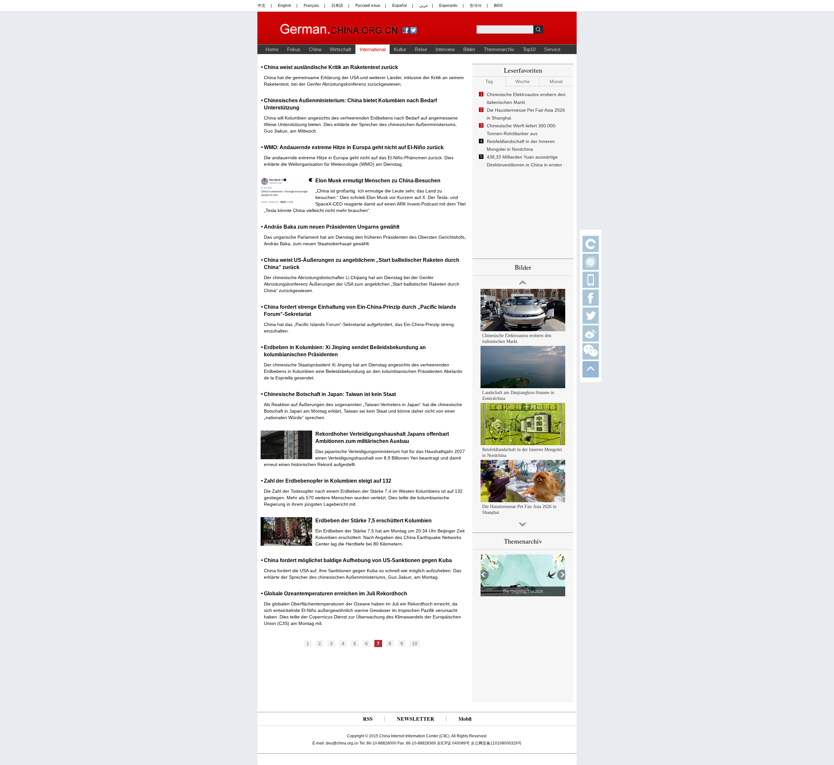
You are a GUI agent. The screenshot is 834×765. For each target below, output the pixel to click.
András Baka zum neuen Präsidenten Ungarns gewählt (331, 227)
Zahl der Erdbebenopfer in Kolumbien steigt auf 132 (327, 481)
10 (414, 643)
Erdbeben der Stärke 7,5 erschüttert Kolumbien (373, 520)
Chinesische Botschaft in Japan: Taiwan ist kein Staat (330, 394)
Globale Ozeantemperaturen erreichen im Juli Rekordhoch (335, 593)
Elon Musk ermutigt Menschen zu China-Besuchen (377, 180)
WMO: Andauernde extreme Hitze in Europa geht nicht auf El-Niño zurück (354, 147)
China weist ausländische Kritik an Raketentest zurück (331, 67)
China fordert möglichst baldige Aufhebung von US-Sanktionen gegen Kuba (358, 560)
